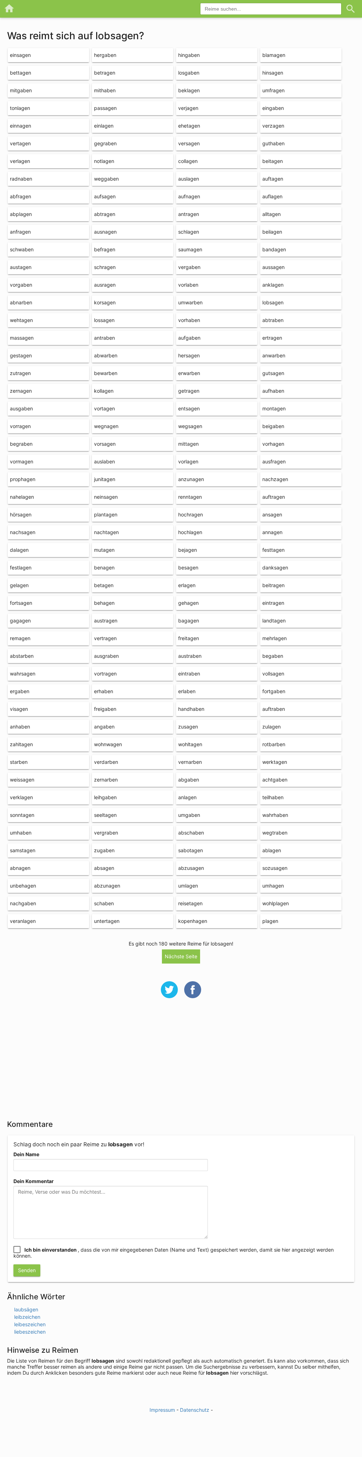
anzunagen (191, 479)
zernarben (106, 780)
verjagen (188, 108)
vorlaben (188, 285)
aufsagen (105, 196)
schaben (104, 903)
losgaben (188, 73)
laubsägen (26, 1309)
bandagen (274, 249)
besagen (188, 567)
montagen (274, 408)
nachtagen (106, 532)
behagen (104, 603)
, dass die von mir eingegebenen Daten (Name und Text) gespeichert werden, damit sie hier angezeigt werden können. (173, 1253)
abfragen (20, 196)
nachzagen (275, 479)
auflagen (272, 196)
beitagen (272, 161)
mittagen (188, 444)
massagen (22, 338)
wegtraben (274, 833)
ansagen (272, 514)
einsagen (20, 55)
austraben (190, 656)
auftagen (272, 179)
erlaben (186, 691)
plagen (270, 921)
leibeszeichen (30, 1324)
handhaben (191, 709)
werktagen (274, 762)
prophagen (22, 479)
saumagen (190, 249)
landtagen (274, 621)
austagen (20, 267)
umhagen (273, 886)
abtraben (273, 320)
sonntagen (22, 815)
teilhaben (273, 797)
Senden (27, 1270)
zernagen (21, 391)
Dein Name (26, 1154)
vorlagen (188, 461)
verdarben (106, 762)
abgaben (188, 780)
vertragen (105, 638)
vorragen (20, 426)
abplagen (21, 214)
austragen (105, 621)
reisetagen (190, 903)
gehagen (188, 603)
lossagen (104, 320)
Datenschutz (194, 1410)
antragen (188, 214)
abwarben (105, 355)
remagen (20, 638)
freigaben (105, 709)
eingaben (273, 108)
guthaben (273, 143)
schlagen (188, 232)
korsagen (105, 302)
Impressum (162, 1410)
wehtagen (21, 320)
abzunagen (107, 886)
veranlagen (23, 921)
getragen (188, 391)
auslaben (104, 461)
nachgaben (23, 903)
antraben (104, 338)
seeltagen (105, 815)
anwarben (273, 355)
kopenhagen (192, 921)
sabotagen (190, 850)
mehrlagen (274, 638)
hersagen (189, 355)
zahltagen (21, 744)
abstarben (22, 656)
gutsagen (273, 373)
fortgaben (273, 691)
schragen (105, 267)
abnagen (20, 868)
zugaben (104, 850)
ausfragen (274, 461)
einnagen (20, 126)
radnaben (21, 179)
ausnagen (105, 232)
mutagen (104, 550)
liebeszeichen (30, 1332)
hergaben (105, 55)
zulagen (271, 727)
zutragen (20, 373)
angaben (104, 727)
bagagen (188, 621)
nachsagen (22, 532)
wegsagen (190, 426)
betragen (104, 73)
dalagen (19, 550)
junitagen (104, 479)
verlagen (20, 161)
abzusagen (191, 868)
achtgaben (274, 780)
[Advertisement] (181, 1063)
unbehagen (23, 886)
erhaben (103, 691)
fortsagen (21, 603)
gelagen (19, 585)
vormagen (21, 461)
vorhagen (273, 444)
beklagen (189, 90)
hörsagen (20, 514)
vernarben (190, 762)
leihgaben (105, 797)
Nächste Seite (181, 956)
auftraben (273, 709)
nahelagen (22, 497)
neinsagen (106, 497)
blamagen (273, 55)
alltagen (271, 214)
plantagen (105, 514)
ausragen (105, 285)
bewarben (105, 373)
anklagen (273, 285)
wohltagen (190, 744)
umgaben (189, 815)
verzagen (273, 126)
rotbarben (273, 744)
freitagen (188, 638)
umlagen (188, 886)
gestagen (21, 355)
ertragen (272, 338)
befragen (104, 249)
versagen (189, 143)
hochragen (190, 514)
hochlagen (190, 532)
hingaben (189, 55)
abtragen (104, 214)
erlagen (186, 585)
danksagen (275, 567)
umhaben (20, 833)
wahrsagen (22, 674)
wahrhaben (275, 815)
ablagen (271, 850)
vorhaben (189, 320)
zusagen (188, 727)
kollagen (103, 391)
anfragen (20, 232)
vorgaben (21, 285)
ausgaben (21, 408)
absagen (104, 868)
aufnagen (189, 196)
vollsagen (273, 674)
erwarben (189, 373)
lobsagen (273, 302)
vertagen (20, 143)
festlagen (20, 567)
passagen (105, 108)
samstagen (22, 850)
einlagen (103, 126)
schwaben (22, 249)
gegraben (105, 143)
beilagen (272, 232)
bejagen (187, 550)
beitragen (273, 585)
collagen (188, 161)
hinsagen (272, 73)
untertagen (106, 921)
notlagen (104, 161)
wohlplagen (275, 903)
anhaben (20, 727)
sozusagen (274, 868)
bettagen (20, 73)
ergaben (19, 691)
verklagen (21, 797)
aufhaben (273, 391)
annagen (272, 532)
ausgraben (106, 656)
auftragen (273, 497)
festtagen (273, 550)
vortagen (104, 408)
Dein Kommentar (33, 1181)
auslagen (188, 179)
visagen (19, 709)
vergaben (189, 267)
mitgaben (21, 90)
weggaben (106, 179)
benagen (104, 567)
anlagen (187, 797)
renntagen (190, 497)
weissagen (22, 780)
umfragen (273, 90)
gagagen (20, 621)
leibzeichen (27, 1317)
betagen (103, 585)
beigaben (273, 426)
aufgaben (189, 338)
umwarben (190, 302)
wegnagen (106, 426)
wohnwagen (108, 744)
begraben (21, 444)
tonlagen (20, 108)
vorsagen (105, 444)
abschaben (191, 833)
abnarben (21, 302)
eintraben (189, 674)
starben (19, 762)
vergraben (106, 833)
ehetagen (189, 126)
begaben (272, 656)
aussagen (273, 267)
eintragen (273, 603)
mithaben (105, 90)
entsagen (189, 408)
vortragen (105, 674)
